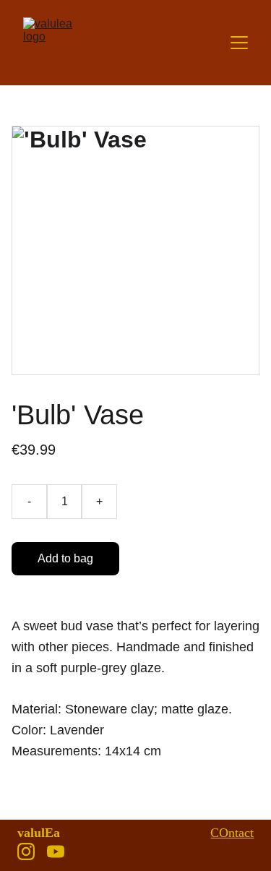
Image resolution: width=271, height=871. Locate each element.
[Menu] (239, 42)
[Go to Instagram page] (26, 851)
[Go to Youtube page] (55, 851)
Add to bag (65, 558)
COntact (232, 832)
